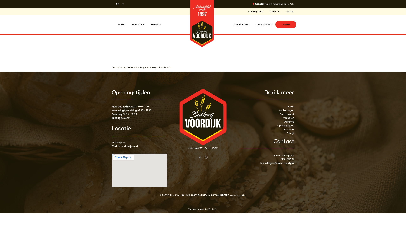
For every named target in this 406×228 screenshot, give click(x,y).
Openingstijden (255, 11)
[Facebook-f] (200, 157)
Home (121, 24)
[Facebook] (117, 3)
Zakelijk (290, 11)
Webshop (156, 24)
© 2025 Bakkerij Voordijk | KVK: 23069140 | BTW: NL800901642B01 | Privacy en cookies (203, 195)
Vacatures (275, 11)
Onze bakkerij (241, 24)
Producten (137, 24)
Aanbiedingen (264, 24)
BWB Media (211, 209)
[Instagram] (123, 3)
